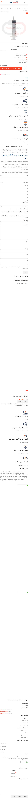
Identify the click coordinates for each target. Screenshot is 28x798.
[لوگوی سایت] (14, 2)
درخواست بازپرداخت (22, 796)
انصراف (13, 796)
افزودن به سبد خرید (16, 68)
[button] (22, 401)
